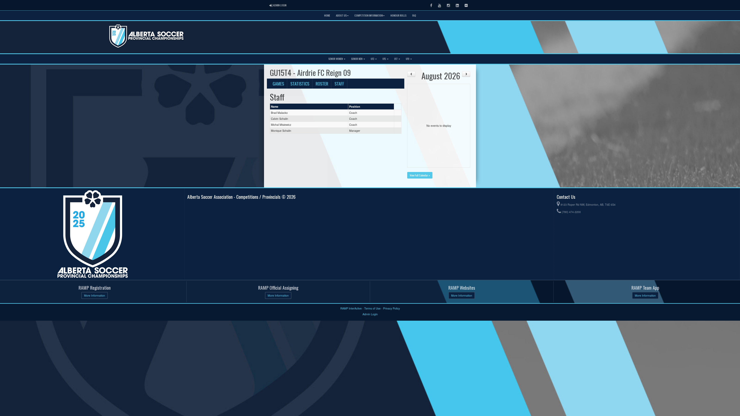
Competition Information (368, 15)
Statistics (299, 83)
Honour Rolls (398, 15)
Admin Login (370, 314)
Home (327, 15)
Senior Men (357, 59)
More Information (94, 295)
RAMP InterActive (351, 308)
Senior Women (335, 59)
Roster (322, 83)
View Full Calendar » (420, 175)
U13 (373, 59)
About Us (341, 15)
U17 (396, 59)
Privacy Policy (391, 308)
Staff (339, 83)
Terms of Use (372, 308)
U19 (408, 59)
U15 (385, 59)
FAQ (414, 15)
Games (278, 83)
